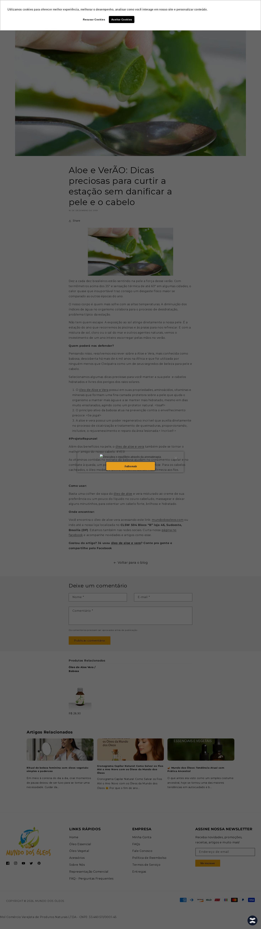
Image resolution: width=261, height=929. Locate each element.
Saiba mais (130, 466)
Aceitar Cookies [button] (121, 19)
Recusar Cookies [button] (94, 19)
